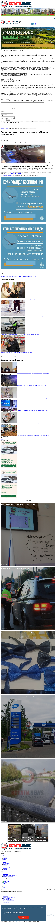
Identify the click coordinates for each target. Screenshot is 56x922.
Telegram (6, 882)
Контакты (5, 874)
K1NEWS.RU (6, 898)
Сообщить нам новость (30, 128)
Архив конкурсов (7, 867)
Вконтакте (6, 881)
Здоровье (5, 864)
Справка (5, 858)
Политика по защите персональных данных (32, 904)
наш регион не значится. (17, 173)
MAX (5, 883)
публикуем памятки (7, 175)
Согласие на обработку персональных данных (11, 904)
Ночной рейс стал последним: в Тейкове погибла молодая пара (31, 385)
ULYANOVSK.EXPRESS (9, 900)
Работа (4, 859)
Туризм (5, 865)
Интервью (5, 857)
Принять (24, 917)
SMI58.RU (5, 896)
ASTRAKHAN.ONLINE (9, 897)
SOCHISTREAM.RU (8, 899)
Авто (4, 860)
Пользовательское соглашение (10, 875)
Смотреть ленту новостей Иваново (28, 276)
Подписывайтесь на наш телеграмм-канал (10, 276)
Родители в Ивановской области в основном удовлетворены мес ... (32, 422)
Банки (4, 862)
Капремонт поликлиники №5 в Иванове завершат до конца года (32, 398)
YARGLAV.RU (6, 902)
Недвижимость (6, 863)
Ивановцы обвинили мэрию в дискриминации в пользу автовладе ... (33, 373)
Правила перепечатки (8, 876)
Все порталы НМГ (5, 893)
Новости (5, 855)
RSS (5, 887)
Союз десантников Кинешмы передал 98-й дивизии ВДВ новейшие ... (33, 435)
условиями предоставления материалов (18, 115)
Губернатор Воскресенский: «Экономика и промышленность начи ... (33, 410)
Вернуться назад (4, 128)
